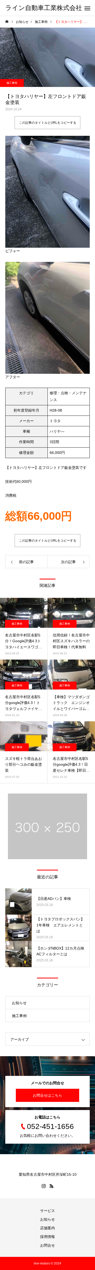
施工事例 (12, 82)
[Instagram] (43, 1186)
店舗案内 (47, 1228)
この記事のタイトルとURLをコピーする (47, 123)
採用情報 (47, 1237)
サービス (47, 1211)
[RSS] (51, 1186)
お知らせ (19, 1003)
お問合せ (47, 1245)
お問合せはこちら (47, 1095)
